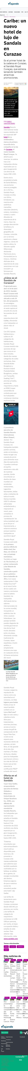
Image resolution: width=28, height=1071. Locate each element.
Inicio (6, 16)
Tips (22, 12)
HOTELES (20, 960)
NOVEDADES (20, 998)
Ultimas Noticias (8, 1045)
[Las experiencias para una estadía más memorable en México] (18, 999)
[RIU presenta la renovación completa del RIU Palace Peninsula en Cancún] (6, 999)
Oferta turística (3, 1037)
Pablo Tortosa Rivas (9, 122)
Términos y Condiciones (4, 1068)
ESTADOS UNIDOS (15, 960)
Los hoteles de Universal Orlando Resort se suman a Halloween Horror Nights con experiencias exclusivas (14, 978)
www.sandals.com (11, 939)
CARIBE (7, 960)
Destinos (11, 12)
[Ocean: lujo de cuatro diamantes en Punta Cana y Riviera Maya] (12, 999)
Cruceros (8, 1039)
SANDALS (20, 946)
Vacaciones (17, 12)
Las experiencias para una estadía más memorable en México (21, 1010)
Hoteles (12, 16)
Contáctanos (20, 1057)
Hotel (6, 949)
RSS (20, 1060)
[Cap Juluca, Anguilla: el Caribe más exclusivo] (6, 961)
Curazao (9, 149)
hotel (6, 137)
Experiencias (9, 1037)
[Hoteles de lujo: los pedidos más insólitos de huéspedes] (25, 999)
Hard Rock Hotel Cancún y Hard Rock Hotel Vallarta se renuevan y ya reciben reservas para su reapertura (20, 980)
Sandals (7, 127)
